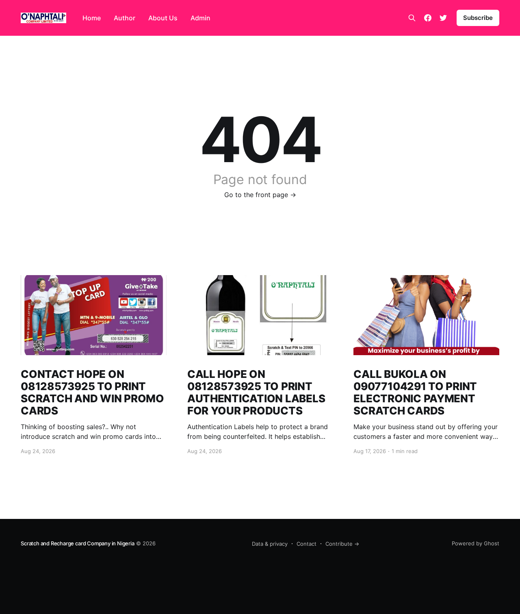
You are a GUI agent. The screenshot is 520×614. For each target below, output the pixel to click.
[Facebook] (427, 18)
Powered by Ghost (475, 543)
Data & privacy (270, 543)
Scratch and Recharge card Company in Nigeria (77, 543)
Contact (306, 543)
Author (124, 18)
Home (91, 18)
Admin (200, 18)
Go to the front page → (260, 195)
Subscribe (477, 18)
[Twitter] (443, 18)
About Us (163, 18)
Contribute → (342, 543)
